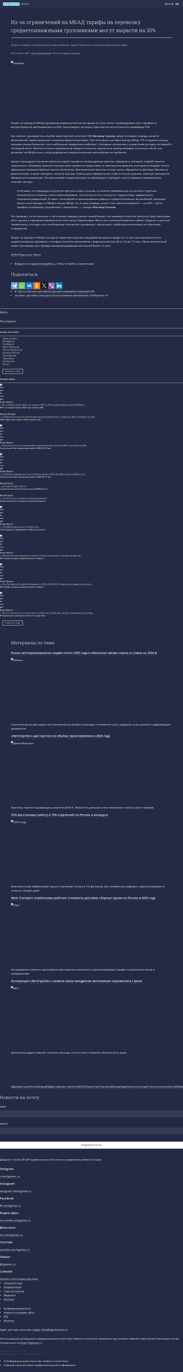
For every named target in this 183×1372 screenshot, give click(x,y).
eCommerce (167, 1086)
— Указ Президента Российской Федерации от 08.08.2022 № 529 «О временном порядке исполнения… (46, 584)
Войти (4, 312)
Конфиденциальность (17, 1308)
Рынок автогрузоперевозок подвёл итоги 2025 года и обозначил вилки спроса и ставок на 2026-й (84, 653)
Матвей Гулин (6, 483)
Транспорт (93, 1086)
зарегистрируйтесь (43, 263)
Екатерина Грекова (11, 352)
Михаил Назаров (7, 414)
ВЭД (48, 1086)
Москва (115, 1086)
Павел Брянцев (9, 355)
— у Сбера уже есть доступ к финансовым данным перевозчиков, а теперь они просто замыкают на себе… (48, 417)
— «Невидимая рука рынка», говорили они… (20, 527)
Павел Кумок (8, 358)
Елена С (6, 364)
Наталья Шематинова (12, 350)
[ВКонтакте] (29, 285)
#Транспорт (25, 254)
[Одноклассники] (36, 285)
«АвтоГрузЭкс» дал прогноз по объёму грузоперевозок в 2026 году (60, 736)
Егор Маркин (8, 344)
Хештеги (9, 1320)
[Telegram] (14, 285)
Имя (3, 1106)
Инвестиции (22, 1086)
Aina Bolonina (8, 361)
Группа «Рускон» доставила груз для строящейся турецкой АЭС (56, 291)
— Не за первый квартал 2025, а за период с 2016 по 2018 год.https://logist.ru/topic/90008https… (42, 405)
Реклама (9, 1299)
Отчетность (153, 1086)
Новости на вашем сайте (19, 1312)
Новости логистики (71, 53)
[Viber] (51, 285)
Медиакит (10, 1295)
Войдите (20, 263)
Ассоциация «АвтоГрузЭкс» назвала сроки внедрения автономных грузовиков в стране (76, 981)
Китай (75, 1086)
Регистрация (8, 321)
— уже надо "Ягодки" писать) (13, 486)
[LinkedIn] (59, 285)
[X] (44, 285)
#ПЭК (14, 254)
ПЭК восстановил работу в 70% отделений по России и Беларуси (59, 815)
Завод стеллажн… (10, 338)
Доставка (56, 1086)
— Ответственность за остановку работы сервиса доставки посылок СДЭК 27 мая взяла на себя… (44, 445)
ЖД (13, 1086)
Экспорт (67, 1086)
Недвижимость (129, 1086)
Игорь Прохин (6, 402)
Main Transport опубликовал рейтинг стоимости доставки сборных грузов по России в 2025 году (83, 898)
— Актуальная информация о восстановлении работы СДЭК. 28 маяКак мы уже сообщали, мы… (43, 474)
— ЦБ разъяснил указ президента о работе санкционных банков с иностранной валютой (41, 555)
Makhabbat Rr (8, 341)
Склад (142, 1086)
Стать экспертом (14, 1291)
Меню (169, 4)
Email (4, 1123)
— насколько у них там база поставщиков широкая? (23, 498)
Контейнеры (38, 1086)
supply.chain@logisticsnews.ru (50, 1329)
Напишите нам (13, 1283)
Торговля (105, 1086)
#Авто (37, 254)
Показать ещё (12, 371)
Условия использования (33, 1354)
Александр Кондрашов (41, 53)
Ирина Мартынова (11, 347)
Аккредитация (12, 1287)
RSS (6, 1316)
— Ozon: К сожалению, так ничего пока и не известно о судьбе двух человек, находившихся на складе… (47, 613)
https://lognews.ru (31, 1342)
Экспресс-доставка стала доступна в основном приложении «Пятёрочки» (60, 295)
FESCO (83, 1086)
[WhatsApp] (21, 285)
